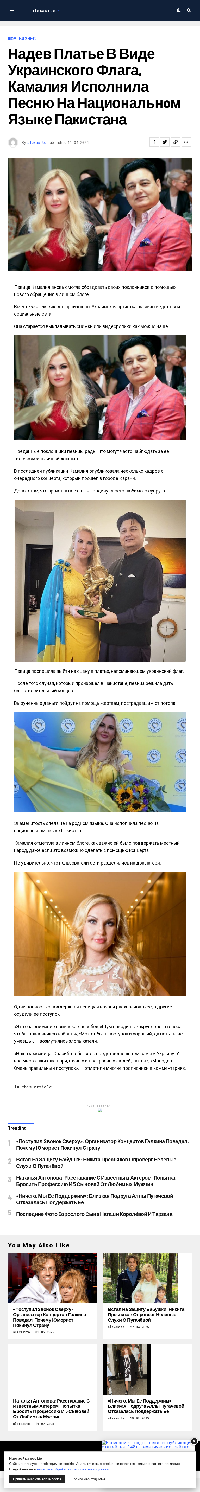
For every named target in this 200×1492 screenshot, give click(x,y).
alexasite (36, 142)
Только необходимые (88, 1479)
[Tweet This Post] (165, 142)
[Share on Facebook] (154, 142)
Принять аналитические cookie (37, 1479)
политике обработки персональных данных (74, 1469)
